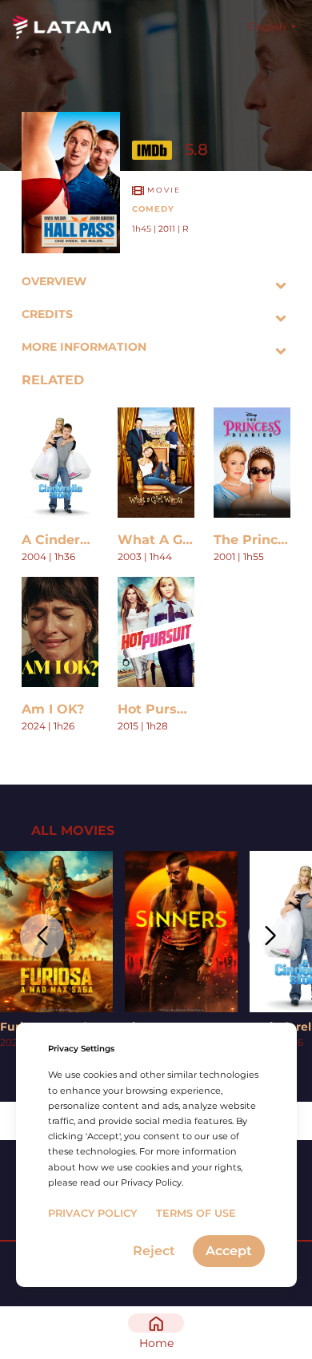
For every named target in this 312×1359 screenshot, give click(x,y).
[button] (42, 936)
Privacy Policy (92, 1213)
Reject (154, 1250)
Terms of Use (196, 1213)
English (268, 27)
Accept (229, 1250)
